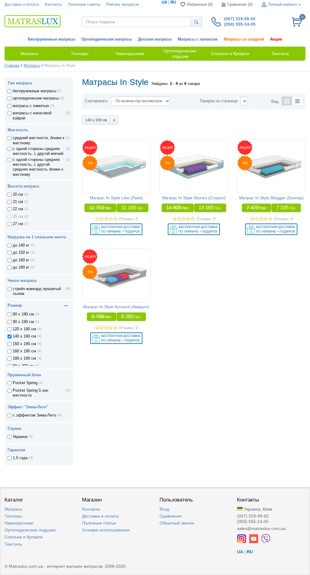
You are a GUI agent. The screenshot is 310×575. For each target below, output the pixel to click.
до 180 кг (21, 267)
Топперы (13, 516)
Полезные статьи (99, 523)
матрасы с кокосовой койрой (32, 115)
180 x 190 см (24, 358)
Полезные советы (84, 4)
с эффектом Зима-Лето (34, 415)
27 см (18, 224)
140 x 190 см (24, 336)
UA (164, 2)
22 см (18, 209)
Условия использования (106, 530)
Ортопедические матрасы (106, 39)
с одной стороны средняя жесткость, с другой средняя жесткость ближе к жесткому (38, 167)
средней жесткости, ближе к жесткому (38, 140)
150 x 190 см (24, 344)
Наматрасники (19, 523)
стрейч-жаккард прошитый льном (37, 291)
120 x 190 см (24, 329)
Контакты (53, 4)
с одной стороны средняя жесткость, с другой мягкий (38, 151)
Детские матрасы (155, 39)
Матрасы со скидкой (244, 39)
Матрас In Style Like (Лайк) (116, 197)
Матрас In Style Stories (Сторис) (194, 197)
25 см (18, 216)
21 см (18, 202)
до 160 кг (21, 260)
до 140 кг (21, 245)
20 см (18, 194)
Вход (164, 509)
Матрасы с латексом (198, 39)
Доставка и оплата (22, 4)
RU (173, 2)
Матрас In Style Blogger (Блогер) (271, 197)
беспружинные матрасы (34, 91)
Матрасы (32, 66)
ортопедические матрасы (36, 98)
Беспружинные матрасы (51, 39)
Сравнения (171, 516)
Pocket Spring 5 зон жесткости (30, 392)
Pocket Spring (25, 383)
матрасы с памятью (31, 106)
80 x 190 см (23, 314)
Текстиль (13, 544)
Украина (20, 437)
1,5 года (20, 458)
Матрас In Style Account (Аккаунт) (116, 306)
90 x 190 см (23, 322)
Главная (12, 66)
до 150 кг (21, 252)
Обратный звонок (177, 523)
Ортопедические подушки (30, 530)
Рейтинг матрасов (122, 4)
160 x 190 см (24, 351)
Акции (276, 39)
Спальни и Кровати (24, 536)
